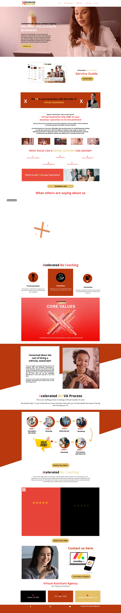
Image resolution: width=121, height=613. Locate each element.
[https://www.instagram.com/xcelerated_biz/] (50, 606)
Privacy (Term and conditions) (90, 606)
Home (59, 3)
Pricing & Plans (79, 3)
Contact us (96, 3)
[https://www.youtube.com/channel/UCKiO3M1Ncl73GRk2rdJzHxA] (70, 606)
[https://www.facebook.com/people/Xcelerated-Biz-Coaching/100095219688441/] (31, 606)
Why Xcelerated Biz (68, 3)
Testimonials (88, 3)
